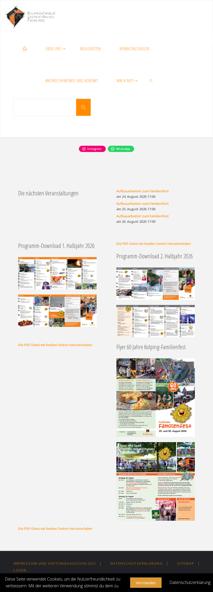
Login (20, 570)
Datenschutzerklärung (136, 563)
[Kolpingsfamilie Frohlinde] (31, 16)
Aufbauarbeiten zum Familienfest (142, 191)
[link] (151, 81)
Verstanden (146, 582)
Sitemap (185, 563)
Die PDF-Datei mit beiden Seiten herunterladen (153, 243)
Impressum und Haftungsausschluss (55, 563)
